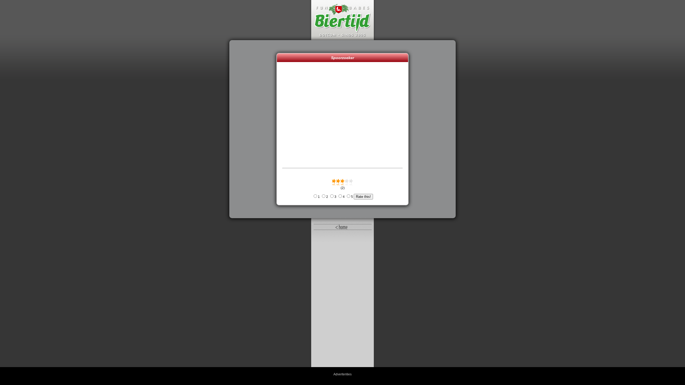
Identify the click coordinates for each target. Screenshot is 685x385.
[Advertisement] (254, 129)
